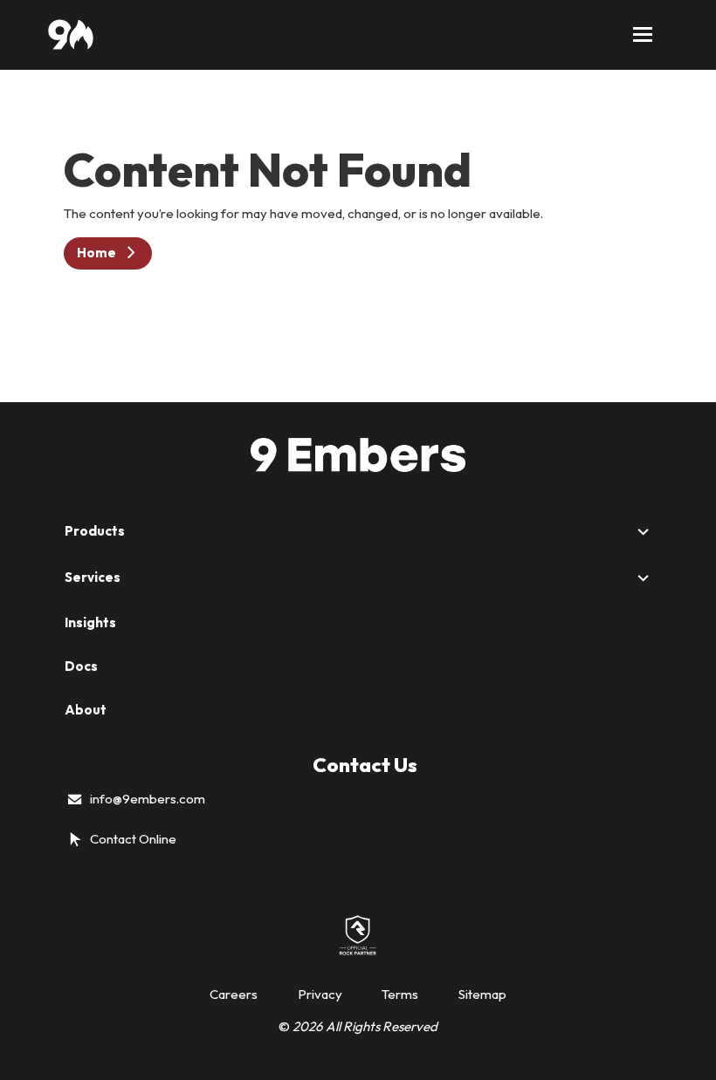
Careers (234, 994)
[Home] (70, 35)
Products (95, 531)
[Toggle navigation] (642, 35)
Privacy (320, 994)
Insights (90, 622)
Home (96, 252)
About (86, 709)
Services (92, 577)
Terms (400, 994)
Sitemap (482, 994)
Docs (81, 666)
